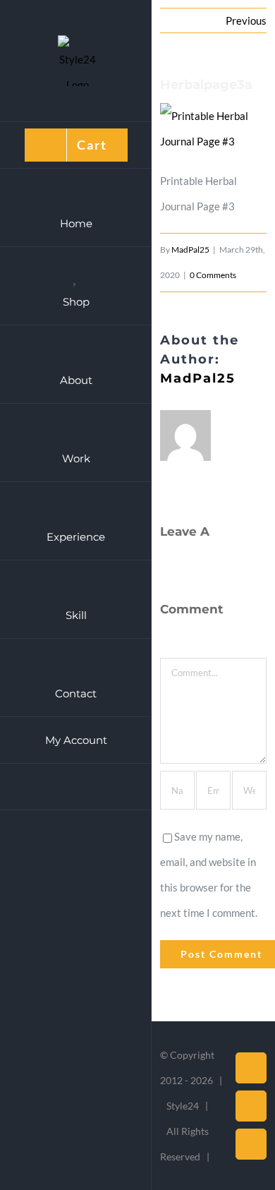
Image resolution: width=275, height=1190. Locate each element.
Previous (246, 20)
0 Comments (213, 275)
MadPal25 (190, 249)
